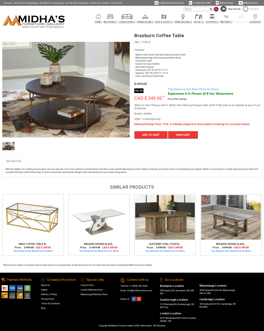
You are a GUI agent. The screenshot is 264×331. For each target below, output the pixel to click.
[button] (110, 19)
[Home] (33, 21)
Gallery (44, 290)
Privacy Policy (47, 299)
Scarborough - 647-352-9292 (64, 3)
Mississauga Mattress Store (94, 294)
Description (13, 161)
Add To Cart (151, 134)
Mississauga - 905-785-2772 (39, 3)
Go (216, 9)
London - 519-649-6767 (112, 3)
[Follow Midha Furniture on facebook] (133, 299)
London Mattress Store (92, 290)
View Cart (183, 134)
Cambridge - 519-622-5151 (89, 3)
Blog (43, 308)
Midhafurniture (226, 3)
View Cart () (233, 9)
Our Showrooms (220, 93)
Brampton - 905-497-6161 (15, 3)
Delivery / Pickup (49, 294)
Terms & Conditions (50, 303)
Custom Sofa (87, 285)
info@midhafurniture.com (171, 3)
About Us (45, 285)
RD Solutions (159, 325)
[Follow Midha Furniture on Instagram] (139, 299)
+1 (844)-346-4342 (201, 3)
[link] (165, 15)
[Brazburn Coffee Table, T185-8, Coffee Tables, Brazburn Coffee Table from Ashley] (8, 148)
